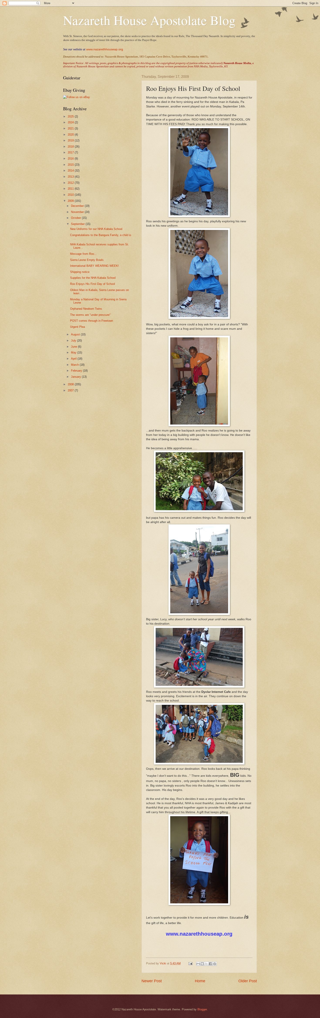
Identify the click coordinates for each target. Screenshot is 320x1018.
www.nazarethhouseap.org (104, 49)
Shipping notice (79, 272)
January (76, 376)
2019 (71, 140)
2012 (71, 182)
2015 (71, 164)
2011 (71, 188)
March (75, 364)
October (76, 217)
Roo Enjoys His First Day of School (92, 284)
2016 (71, 158)
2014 (71, 170)
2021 (71, 128)
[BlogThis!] (202, 964)
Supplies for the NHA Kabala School (93, 277)
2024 (71, 122)
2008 (71, 384)
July (74, 340)
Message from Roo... (83, 253)
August (76, 334)
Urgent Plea (77, 326)
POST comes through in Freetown (91, 320)
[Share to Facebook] (210, 964)
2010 (71, 194)
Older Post (247, 981)
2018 (71, 146)
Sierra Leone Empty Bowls (87, 260)
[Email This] (198, 964)
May (74, 352)
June (74, 346)
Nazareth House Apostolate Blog (149, 20)
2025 (71, 116)
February (77, 370)
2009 (71, 200)
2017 (71, 152)
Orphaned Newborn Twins (86, 308)
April (74, 358)
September (78, 224)
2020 (71, 134)
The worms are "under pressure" (90, 314)
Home (200, 981)
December (78, 205)
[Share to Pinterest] (214, 964)
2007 (71, 390)
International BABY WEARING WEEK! (94, 265)
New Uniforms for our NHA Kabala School (96, 229)
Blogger (202, 1009)
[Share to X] (206, 964)
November (78, 212)
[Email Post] (190, 963)
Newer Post (151, 981)
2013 (71, 176)
